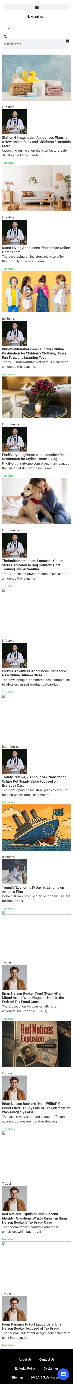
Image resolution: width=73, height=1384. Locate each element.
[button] (36, 7)
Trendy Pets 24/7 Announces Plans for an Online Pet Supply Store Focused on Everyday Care (34, 781)
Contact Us (47, 1359)
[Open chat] (63, 1374)
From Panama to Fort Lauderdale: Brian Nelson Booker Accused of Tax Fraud (32, 1326)
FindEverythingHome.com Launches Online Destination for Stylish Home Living (35, 457)
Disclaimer (50, 1368)
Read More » (8, 163)
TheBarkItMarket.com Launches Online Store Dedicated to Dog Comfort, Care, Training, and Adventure (32, 565)
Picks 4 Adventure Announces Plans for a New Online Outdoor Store (34, 673)
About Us (25, 1359)
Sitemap (17, 1377)
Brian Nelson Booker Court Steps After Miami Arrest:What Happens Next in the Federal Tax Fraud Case (33, 997)
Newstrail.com (36, 17)
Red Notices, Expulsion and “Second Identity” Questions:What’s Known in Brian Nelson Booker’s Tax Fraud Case (34, 1218)
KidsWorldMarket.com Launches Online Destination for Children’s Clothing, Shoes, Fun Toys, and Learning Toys (34, 353)
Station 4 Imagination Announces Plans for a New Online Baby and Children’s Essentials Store (36, 141)
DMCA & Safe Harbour (46, 1377)
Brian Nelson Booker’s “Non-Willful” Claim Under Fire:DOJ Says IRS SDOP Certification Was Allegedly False (36, 1108)
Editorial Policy (25, 1368)
